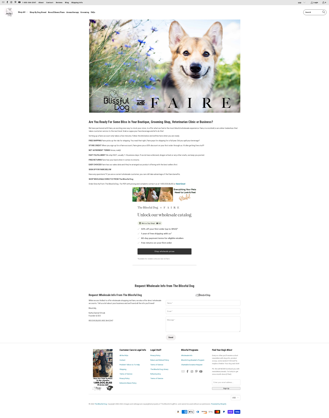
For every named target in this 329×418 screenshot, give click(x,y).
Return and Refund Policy (159, 360)
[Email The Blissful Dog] (3, 2)
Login (315, 2)
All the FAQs (124, 355)
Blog (67, 2)
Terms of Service (126, 374)
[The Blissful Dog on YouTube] (19, 2)
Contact (49, 2)
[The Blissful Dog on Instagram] (11, 2)
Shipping (123, 369)
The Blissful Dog (100, 404)
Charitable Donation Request (191, 365)
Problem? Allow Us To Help (130, 365)
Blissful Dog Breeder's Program (192, 360)
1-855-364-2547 (29, 2)
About (41, 2)
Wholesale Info (186, 355)
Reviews (59, 2)
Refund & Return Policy (128, 383)
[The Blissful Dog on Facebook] (7, 2)
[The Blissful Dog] (9, 12)
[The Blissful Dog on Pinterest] (15, 2)
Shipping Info (77, 2)
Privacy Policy (124, 378)
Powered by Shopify (218, 404)
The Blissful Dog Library (159, 369)
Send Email (180, 184)
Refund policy (155, 374)
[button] (23, 12)
